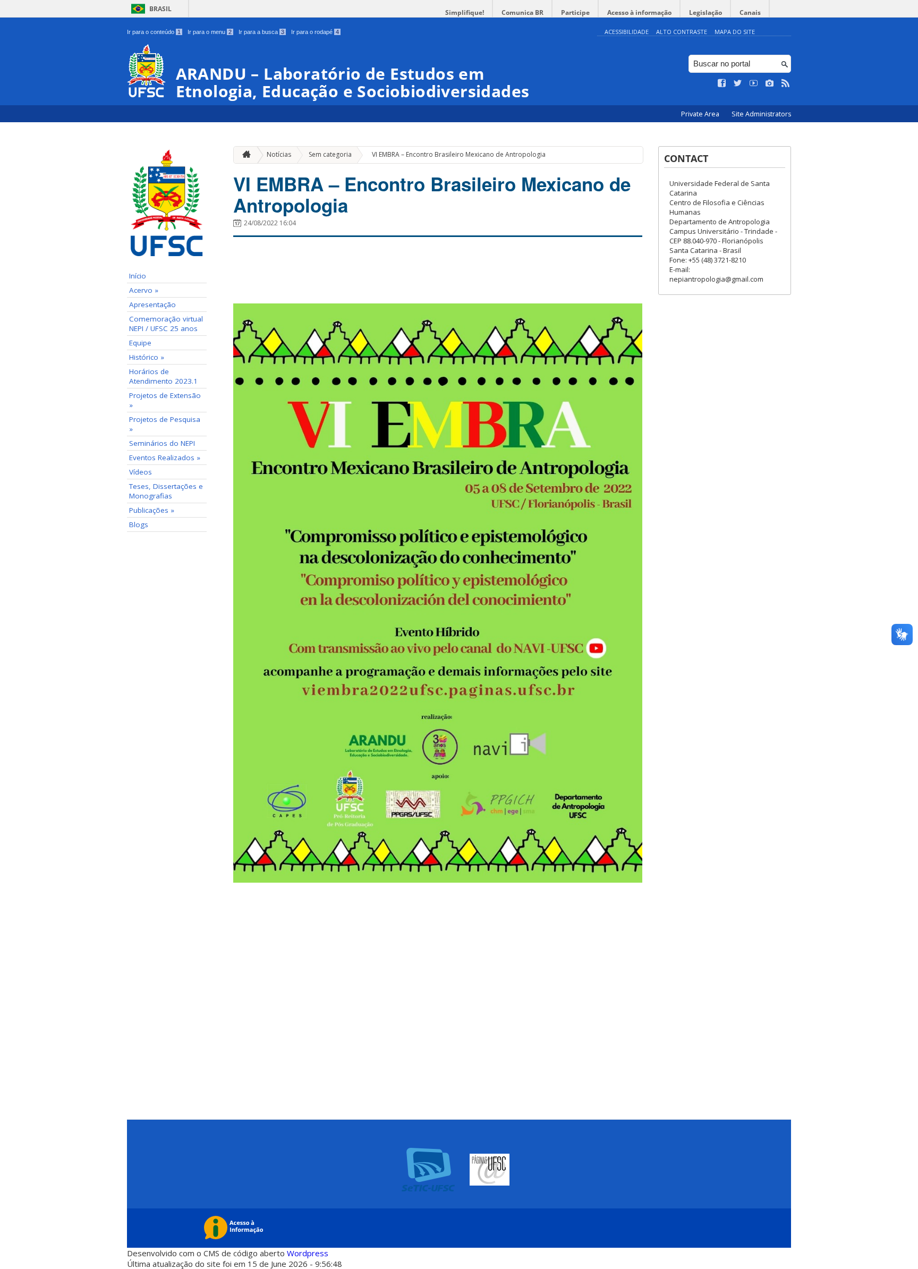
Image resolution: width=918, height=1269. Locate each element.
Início (137, 276)
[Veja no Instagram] (770, 83)
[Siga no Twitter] (738, 83)
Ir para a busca (261, 32)
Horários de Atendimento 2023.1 (163, 376)
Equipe (140, 343)
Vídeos (140, 472)
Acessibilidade (627, 32)
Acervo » (143, 290)
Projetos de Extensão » (165, 400)
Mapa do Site (735, 32)
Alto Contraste (681, 32)
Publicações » (151, 510)
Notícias (279, 154)
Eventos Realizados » (164, 457)
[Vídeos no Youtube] (754, 83)
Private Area (701, 114)
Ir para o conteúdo (154, 32)
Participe (575, 12)
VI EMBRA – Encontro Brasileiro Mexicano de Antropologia (459, 154)
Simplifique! (464, 12)
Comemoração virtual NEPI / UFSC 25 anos (166, 323)
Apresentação (152, 304)
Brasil (160, 8)
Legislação (705, 12)
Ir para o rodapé (315, 32)
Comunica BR (522, 12)
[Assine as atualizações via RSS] (785, 83)
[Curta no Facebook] (722, 83)
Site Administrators (761, 114)
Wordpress (307, 1253)
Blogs (138, 524)
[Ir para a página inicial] (244, 155)
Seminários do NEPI (162, 443)
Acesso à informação (639, 12)
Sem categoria (330, 154)
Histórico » (146, 357)
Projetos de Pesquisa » (164, 424)
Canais (750, 12)
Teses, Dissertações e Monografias (166, 491)
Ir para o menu (210, 32)
